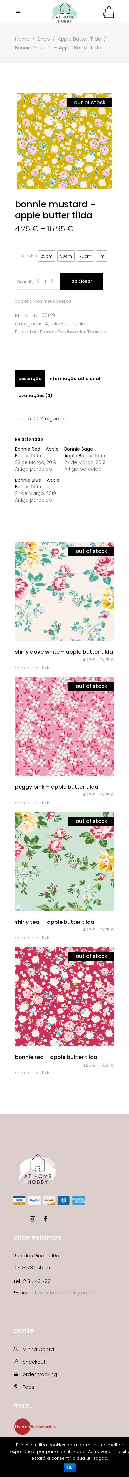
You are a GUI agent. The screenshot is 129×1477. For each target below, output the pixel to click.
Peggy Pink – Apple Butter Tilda (56, 787)
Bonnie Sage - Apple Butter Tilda (84, 452)
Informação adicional (74, 378)
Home (22, 39)
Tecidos (96, 331)
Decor (47, 331)
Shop (43, 39)
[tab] (30, 378)
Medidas (28, 255)
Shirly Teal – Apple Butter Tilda (54, 922)
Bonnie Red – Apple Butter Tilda (56, 1057)
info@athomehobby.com (61, 1292)
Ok (69, 1467)
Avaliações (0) (35, 395)
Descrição (30, 378)
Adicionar (81, 281)
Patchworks (71, 331)
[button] (46, 256)
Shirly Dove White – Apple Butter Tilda (64, 652)
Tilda (95, 39)
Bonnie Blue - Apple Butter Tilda (37, 483)
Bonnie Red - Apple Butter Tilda (37, 452)
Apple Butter (73, 39)
